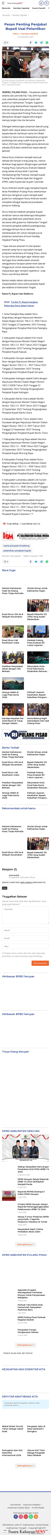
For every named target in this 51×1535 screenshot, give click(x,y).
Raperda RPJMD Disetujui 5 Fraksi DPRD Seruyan (31, 1192)
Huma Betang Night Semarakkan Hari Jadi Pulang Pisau (38, 721)
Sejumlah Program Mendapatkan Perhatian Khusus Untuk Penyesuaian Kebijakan (31, 1294)
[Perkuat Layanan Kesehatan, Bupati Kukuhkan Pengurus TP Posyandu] (38, 683)
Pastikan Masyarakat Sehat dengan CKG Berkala (12, 668)
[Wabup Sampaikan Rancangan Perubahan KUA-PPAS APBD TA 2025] (9, 1171)
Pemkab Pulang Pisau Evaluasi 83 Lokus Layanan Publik (35, 643)
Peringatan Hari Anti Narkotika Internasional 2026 (12, 1453)
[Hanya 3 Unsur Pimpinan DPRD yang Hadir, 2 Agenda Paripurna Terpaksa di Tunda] (9, 1221)
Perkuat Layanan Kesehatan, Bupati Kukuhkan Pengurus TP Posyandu (37, 695)
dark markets (26, 882)
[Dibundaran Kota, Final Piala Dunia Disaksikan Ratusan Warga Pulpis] (38, 657)
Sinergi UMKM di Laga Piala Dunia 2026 (10, 695)
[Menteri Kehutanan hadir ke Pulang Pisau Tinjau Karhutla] (13, 579)
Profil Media (38, 1508)
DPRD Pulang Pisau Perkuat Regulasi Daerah (31, 1318)
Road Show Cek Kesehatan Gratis (10, 641)
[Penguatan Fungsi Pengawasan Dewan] (9, 1334)
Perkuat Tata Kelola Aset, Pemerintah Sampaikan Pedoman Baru (30, 1307)
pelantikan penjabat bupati (17, 550)
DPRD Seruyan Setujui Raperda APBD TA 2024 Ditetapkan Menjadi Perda (33, 1181)
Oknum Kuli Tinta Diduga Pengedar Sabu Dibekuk (36, 1453)
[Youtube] (26, 1516)
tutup (5, 1530)
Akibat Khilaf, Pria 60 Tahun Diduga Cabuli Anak (12, 1429)
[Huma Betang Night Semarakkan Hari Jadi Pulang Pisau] (38, 709)
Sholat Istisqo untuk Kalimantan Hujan (37, 589)
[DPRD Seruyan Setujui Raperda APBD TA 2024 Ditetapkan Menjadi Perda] (9, 1183)
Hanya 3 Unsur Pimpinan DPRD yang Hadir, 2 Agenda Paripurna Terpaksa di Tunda (33, 1219)
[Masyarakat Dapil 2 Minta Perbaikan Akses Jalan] (9, 1233)
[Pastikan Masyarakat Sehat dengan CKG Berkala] (13, 657)
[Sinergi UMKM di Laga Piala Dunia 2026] (13, 683)
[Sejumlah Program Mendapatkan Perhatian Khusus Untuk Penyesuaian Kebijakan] (9, 1294)
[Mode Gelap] (41, 3)
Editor (16, 33)
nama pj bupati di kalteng (16, 546)
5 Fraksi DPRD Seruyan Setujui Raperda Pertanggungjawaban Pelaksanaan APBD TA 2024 (33, 1206)
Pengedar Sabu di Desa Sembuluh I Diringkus (36, 1429)
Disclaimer (15, 1504)
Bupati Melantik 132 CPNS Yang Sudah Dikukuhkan (37, 616)
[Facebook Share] (31, 43)
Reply (4, 888)
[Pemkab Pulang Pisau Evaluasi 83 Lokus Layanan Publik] (38, 631)
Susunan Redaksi (32, 1504)
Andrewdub (14, 875)
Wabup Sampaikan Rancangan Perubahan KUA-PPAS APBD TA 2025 (33, 1169)
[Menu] (4, 3)
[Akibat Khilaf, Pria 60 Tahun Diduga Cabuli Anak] (13, 1417)
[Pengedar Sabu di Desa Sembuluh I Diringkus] (38, 1417)
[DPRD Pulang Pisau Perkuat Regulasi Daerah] (9, 1321)
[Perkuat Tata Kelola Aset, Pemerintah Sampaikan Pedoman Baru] (9, 1309)
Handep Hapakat (29, 33)
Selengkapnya (24, 1244)
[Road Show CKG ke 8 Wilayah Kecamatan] (13, 605)
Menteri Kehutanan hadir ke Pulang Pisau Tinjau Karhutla (12, 590)
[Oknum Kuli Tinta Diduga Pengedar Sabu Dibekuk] (38, 1441)
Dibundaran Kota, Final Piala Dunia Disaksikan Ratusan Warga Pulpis (37, 669)
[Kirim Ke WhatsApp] (47, 43)
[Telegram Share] (41, 43)
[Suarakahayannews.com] (14, 3)
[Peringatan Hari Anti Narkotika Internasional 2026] (13, 1441)
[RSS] (36, 1516)
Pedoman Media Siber (19, 1508)
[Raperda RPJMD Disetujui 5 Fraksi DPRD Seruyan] (9, 1195)
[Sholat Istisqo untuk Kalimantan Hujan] (38, 579)
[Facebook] (16, 1516)
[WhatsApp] (31, 1516)
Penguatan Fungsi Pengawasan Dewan (28, 1331)
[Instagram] (21, 1516)
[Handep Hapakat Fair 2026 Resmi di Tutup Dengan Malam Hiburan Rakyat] (13, 709)
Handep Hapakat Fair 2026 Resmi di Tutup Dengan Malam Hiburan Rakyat (13, 721)
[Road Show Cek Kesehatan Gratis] (13, 631)
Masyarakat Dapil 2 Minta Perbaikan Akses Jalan (30, 1230)
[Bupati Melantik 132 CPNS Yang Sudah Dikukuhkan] (38, 605)
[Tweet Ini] (36, 43)
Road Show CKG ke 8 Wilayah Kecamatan (12, 615)
